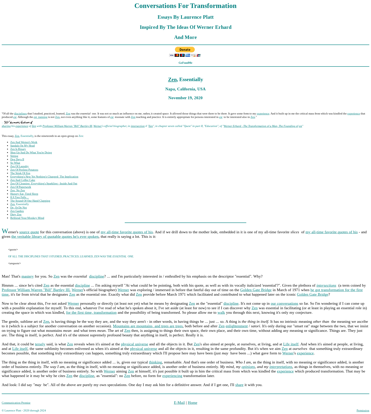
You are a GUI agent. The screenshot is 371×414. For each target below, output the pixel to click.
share (239, 385)
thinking (155, 362)
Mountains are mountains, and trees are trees (148, 326)
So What (15, 162)
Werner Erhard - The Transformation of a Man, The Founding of (261, 126)
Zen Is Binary (18, 149)
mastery (27, 276)
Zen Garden (17, 211)
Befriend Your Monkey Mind (27, 217)
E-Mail (179, 402)
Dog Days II (17, 159)
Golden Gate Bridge (256, 290)
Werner (97, 126)
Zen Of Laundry (19, 166)
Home (192, 402)
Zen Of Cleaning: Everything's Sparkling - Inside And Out (43, 183)
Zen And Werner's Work (23, 142)
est (300, 126)
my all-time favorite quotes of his (127, 232)
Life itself (290, 344)
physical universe (134, 344)
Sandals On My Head (22, 145)
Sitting (14, 156)
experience (263, 113)
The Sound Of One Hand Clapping (30, 200)
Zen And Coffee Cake (22, 180)
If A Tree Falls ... (19, 197)
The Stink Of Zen (20, 173)
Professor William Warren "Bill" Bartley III (67, 126)
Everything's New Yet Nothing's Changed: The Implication (44, 176)
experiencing (172, 376)
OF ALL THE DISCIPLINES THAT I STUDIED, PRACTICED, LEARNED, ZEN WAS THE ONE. (71, 256)
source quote (29, 232)
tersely (40, 344)
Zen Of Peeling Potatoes (24, 169)
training (40, 117)
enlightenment (237, 326)
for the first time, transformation (91, 312)
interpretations (280, 367)
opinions (248, 367)
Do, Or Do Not (18, 207)
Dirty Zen (15, 214)
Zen (172, 79)
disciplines (20, 113)
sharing (6, 126)
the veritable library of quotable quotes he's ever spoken (55, 236)
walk (221, 312)
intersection (138, 126)
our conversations (284, 303)
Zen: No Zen (17, 190)
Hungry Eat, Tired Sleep (24, 193)
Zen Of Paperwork (20, 186)
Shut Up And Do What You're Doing (31, 152)
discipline (96, 276)
